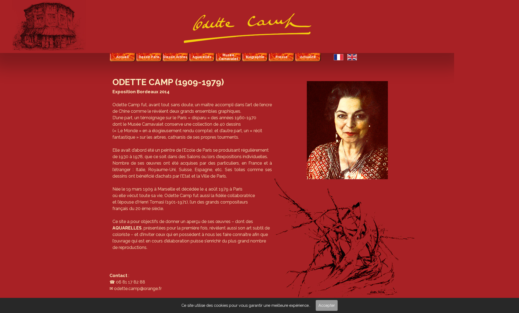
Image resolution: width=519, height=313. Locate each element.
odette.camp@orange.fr (138, 288)
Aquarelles (201, 57)
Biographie (255, 57)
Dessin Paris (149, 57)
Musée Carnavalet (228, 57)
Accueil (122, 57)
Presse (281, 57)
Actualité (308, 57)
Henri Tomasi (151, 202)
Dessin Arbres (175, 57)
